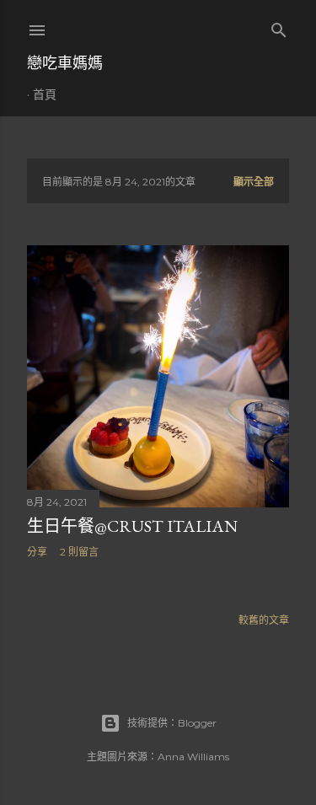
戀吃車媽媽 (65, 62)
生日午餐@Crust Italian (132, 526)
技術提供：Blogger (172, 722)
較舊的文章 (263, 620)
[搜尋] (279, 26)
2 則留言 (79, 551)
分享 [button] (37, 551)
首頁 (44, 94)
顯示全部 (253, 181)
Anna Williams (193, 756)
